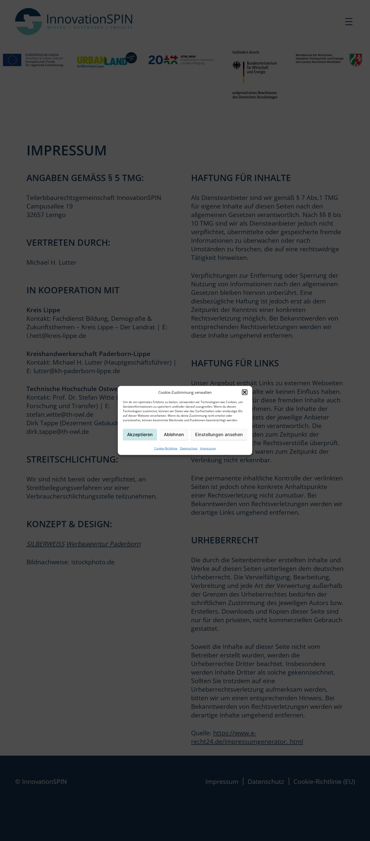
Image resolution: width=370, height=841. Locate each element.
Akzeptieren (140, 434)
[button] (244, 392)
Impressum (208, 448)
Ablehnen (174, 434)
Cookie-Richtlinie (165, 448)
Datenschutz (189, 448)
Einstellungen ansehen (219, 434)
